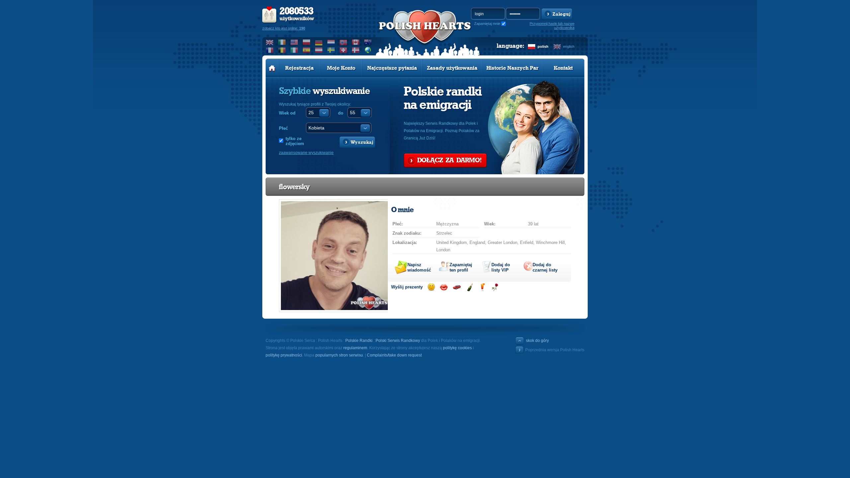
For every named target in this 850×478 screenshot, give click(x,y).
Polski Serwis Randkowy (398, 340)
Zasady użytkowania (452, 68)
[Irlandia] (282, 42)
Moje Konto (341, 68)
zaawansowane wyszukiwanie (306, 152)
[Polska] (306, 42)
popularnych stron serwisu (339, 355)
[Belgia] (282, 50)
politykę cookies (457, 348)
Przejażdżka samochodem (457, 287)
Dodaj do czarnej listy (545, 267)
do (340, 113)
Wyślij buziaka (444, 287)
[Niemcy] (319, 42)
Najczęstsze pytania (392, 68)
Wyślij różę (495, 287)
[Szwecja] (331, 50)
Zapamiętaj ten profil (461, 267)
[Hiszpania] (306, 50)
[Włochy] (294, 50)
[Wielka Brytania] (270, 42)
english (568, 46)
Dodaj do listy (500, 267)
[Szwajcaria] (343, 50)
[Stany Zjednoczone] (294, 42)
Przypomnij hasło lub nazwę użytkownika (552, 26)
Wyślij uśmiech (431, 287)
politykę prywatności (284, 355)
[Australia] (368, 42)
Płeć (283, 128)
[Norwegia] (343, 42)
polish (543, 46)
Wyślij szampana (469, 287)
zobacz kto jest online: (283, 28)
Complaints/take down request (394, 355)
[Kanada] (356, 42)
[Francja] (270, 50)
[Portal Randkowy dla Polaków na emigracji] (425, 33)
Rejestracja (299, 68)
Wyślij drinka (482, 287)
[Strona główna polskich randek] (272, 68)
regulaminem (355, 348)
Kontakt (563, 68)
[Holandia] (331, 42)
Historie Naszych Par (512, 68)
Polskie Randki (359, 340)
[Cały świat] (368, 50)
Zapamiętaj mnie (487, 24)
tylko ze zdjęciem (295, 141)
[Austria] (319, 50)
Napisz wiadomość (419, 267)
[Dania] (356, 50)
